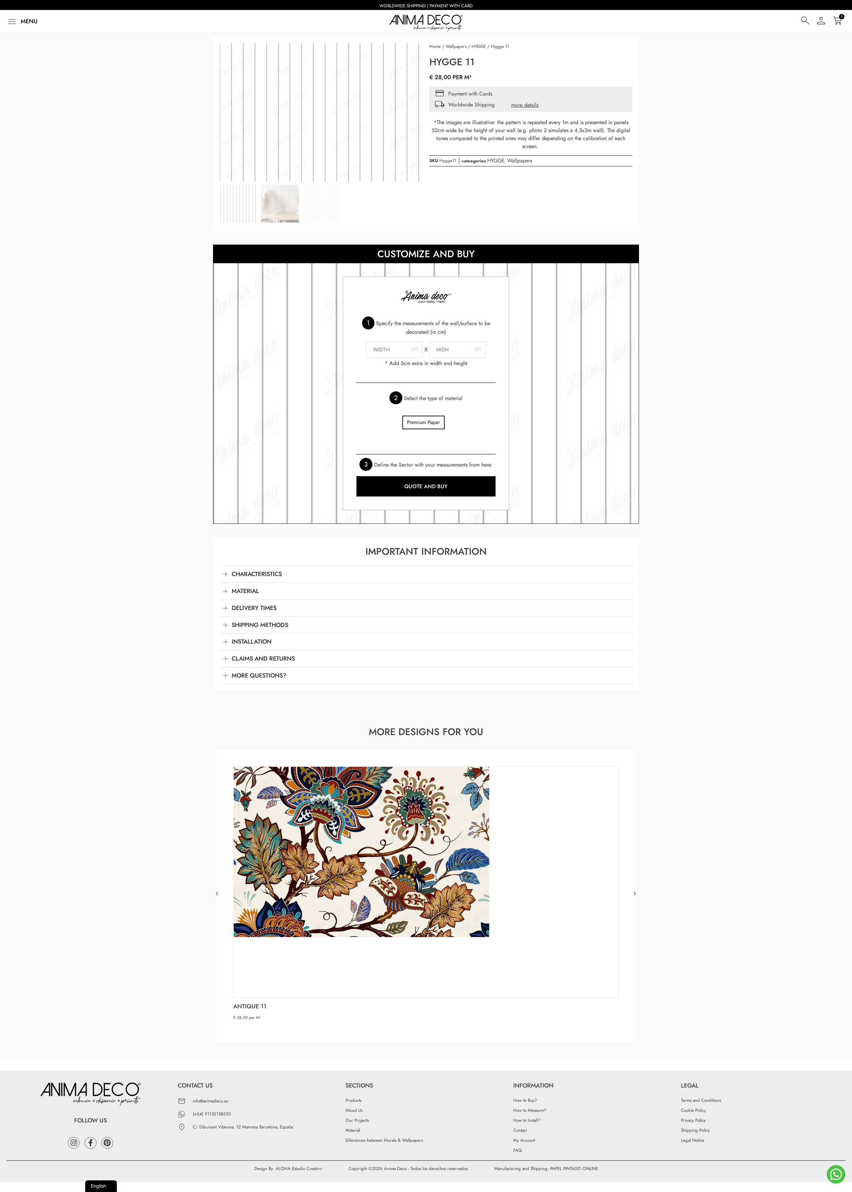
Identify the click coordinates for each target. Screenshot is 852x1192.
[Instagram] (74, 1143)
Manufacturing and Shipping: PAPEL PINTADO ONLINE (546, 1168)
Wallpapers (456, 46)
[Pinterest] (107, 1143)
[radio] (423, 422)
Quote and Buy (426, 486)
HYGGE (479, 46)
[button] (22, 21)
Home (435, 46)
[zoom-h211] (321, 112)
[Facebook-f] (90, 1143)
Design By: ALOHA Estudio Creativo (288, 1168)
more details (524, 105)
